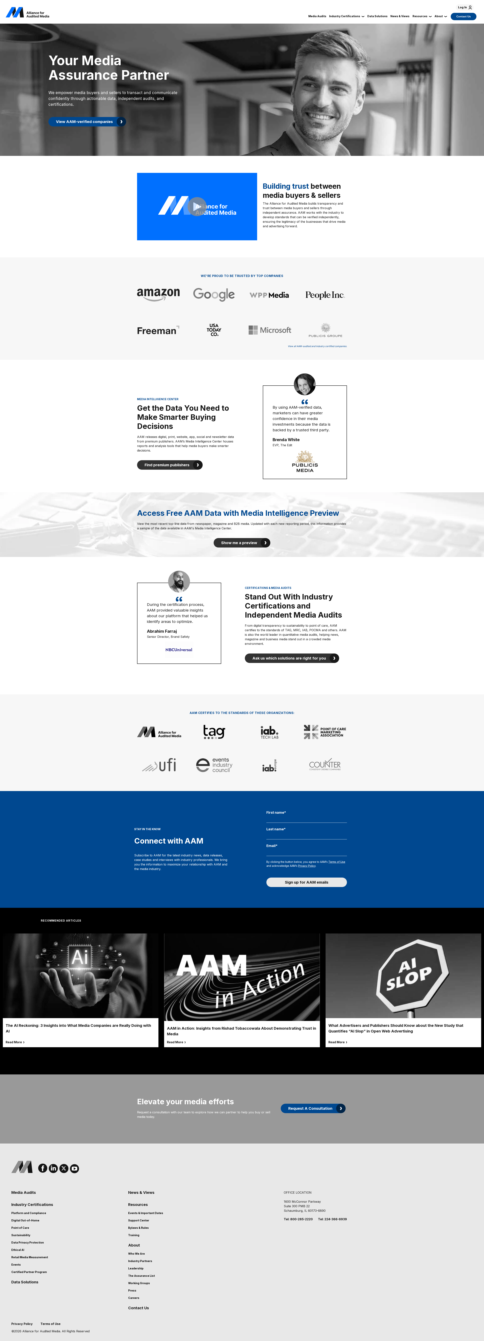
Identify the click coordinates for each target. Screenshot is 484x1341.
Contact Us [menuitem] (138, 1308)
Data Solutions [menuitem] (24, 1282)
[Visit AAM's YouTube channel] (74, 1168)
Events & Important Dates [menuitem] (145, 1213)
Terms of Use (336, 861)
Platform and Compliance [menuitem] (28, 1213)
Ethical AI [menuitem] (17, 1249)
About (438, 16)
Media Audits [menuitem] (23, 1192)
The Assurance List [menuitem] (141, 1275)
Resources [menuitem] (138, 1204)
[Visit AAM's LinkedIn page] (53, 1168)
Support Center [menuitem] (138, 1220)
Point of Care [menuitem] (20, 1227)
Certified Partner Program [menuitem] (29, 1272)
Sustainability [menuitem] (20, 1235)
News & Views (400, 16)
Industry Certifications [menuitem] (32, 1204)
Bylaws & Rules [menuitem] (138, 1227)
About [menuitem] (134, 1245)
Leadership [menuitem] (135, 1268)
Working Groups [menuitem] (139, 1283)
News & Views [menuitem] (141, 1192)
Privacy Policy (307, 865)
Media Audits (317, 16)
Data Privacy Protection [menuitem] (27, 1242)
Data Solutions (377, 16)
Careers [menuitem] (133, 1297)
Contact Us (463, 16)
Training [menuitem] (133, 1235)
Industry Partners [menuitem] (140, 1261)
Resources (420, 16)
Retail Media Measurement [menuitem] (29, 1257)
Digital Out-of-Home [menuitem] (25, 1220)
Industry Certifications (344, 16)
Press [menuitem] (132, 1290)
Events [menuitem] (16, 1264)
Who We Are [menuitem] (136, 1253)
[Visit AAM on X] (63, 1168)
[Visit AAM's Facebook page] (42, 1168)
